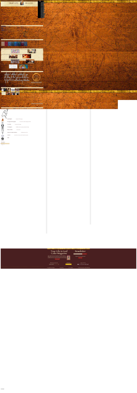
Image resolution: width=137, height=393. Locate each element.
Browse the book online (6, 301)
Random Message (7, 285)
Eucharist (6, 294)
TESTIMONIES (3, 315)
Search (5, 286)
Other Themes (6, 295)
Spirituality (6, 338)
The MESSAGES (3, 273)
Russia (5, 292)
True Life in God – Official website (7, 328)
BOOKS (3, 298)
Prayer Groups (5, 369)
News (4, 312)
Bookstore (5, 299)
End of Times (6, 291)
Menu (2, 19)
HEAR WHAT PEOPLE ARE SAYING (37, 103)
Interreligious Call (5, 310)
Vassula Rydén (5, 317)
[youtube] (78, 264)
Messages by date (7, 281)
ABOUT (3, 316)
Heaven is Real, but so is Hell (7, 303)
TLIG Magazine (5, 320)
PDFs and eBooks (5, 300)
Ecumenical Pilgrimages (6, 367)
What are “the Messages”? (8, 275)
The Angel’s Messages (7, 282)
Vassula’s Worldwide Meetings (7, 366)
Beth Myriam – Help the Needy (7, 309)
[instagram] (85, 264)
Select (4, 341)
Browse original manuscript (6, 302)
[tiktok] (87, 264)
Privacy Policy (61, 267)
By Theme (5, 288)
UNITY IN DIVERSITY (4, 314)
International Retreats (6, 368)
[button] (5, 334)
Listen (5, 277)
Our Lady (6, 290)
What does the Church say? (8, 339)
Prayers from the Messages (8, 284)
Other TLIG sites (5, 324)
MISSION (3, 305)
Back (6, 287)
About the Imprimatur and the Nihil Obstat (84, 267)
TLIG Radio (5, 319)
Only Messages (7, 146)
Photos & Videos (5, 321)
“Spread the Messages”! (6, 311)
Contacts (4, 323)
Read (5, 276)
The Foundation (70, 267)
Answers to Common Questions (7, 322)
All (2, 146)
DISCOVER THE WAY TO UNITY (36, 82)
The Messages (5, 274)
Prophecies (6, 293)
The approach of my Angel (6, 318)
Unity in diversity (7, 289)
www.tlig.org (67, 224)
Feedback (87, 243)
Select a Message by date (5, 148)
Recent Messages (7, 283)
